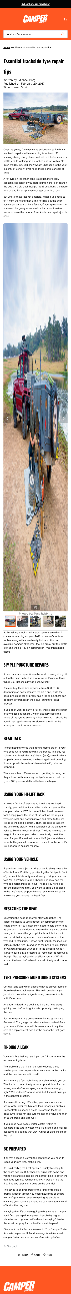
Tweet (25, 1255)
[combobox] (35, 34)
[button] (5, 19)
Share (37, 1255)
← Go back (10, 1246)
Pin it (49, 1255)
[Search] (63, 34)
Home (6, 47)
